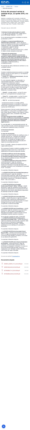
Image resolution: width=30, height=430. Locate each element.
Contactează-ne (16, 256)
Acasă (2, 6)
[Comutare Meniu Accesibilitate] (4, 426)
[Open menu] (28, 2)
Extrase (16, 6)
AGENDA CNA (9, 6)
